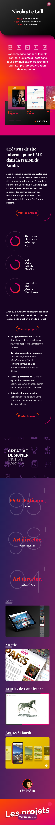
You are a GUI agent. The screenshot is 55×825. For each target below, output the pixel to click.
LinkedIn (27, 790)
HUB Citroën (31, 113)
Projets (42, 121)
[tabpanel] (16, 100)
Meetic (11, 644)
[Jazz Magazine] (16, 98)
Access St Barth (18, 732)
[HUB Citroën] (35, 98)
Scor (9, 601)
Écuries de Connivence (24, 688)
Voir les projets (27, 817)
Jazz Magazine (13, 113)
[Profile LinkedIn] (27, 784)
